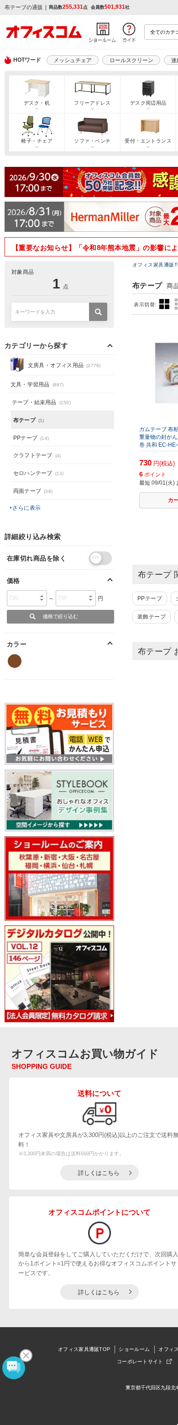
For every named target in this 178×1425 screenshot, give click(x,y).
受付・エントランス (148, 141)
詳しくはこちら (99, 1172)
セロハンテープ (38, 473)
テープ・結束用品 (41, 402)
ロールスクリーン (131, 60)
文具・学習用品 (37, 384)
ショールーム (134, 1349)
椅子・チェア (36, 141)
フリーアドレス (92, 103)
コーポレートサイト (140, 1361)
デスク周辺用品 (148, 103)
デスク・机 (37, 103)
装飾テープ (151, 617)
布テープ (28, 420)
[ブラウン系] (14, 661)
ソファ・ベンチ (92, 141)
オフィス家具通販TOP (84, 1349)
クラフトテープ (37, 455)
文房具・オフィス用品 (64, 365)
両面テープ (32, 491)
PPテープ (149, 598)
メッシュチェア (72, 60)
